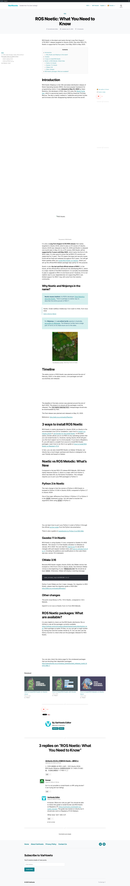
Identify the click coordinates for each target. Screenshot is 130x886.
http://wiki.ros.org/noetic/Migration (54, 588)
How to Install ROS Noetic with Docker (64, 692)
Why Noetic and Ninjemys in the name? (57, 54)
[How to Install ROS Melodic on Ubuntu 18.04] (93, 683)
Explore (102, 5)
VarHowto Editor (54, 29)
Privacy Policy (51, 844)
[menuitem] (129, 1)
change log (71, 547)
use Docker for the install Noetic (64, 433)
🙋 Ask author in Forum (103, 89)
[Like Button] (98, 96)
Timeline (47, 56)
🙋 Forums (111, 5)
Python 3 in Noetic (51, 63)
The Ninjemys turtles (57, 362)
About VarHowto (37, 844)
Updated (67, 29)
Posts (61, 728)
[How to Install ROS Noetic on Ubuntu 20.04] (37, 683)
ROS (87, 5)
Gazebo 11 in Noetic (51, 65)
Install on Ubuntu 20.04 (8, 58)
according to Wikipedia (52, 323)
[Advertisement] (12, 73)
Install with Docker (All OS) (8, 61)
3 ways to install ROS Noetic (52, 59)
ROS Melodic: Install (5, 63)
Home (26, 844)
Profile (55, 728)
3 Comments (80, 29)
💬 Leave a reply (101, 92)
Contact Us (62, 844)
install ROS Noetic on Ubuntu (68, 260)
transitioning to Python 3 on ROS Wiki (71, 531)
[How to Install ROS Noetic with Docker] (65, 683)
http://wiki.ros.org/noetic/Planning (61, 417)
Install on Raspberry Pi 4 (8, 59)
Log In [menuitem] (1, 1)
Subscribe (29, 869)
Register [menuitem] (6, 1)
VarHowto (32, 882)
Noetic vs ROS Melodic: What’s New (55, 61)
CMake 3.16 (49, 67)
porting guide (54, 527)
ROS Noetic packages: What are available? (57, 71)
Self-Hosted (95, 5)
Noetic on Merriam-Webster (49, 313)
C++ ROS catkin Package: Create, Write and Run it (12, 54)
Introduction (48, 52)
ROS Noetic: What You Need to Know (9, 56)
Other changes (50, 69)
